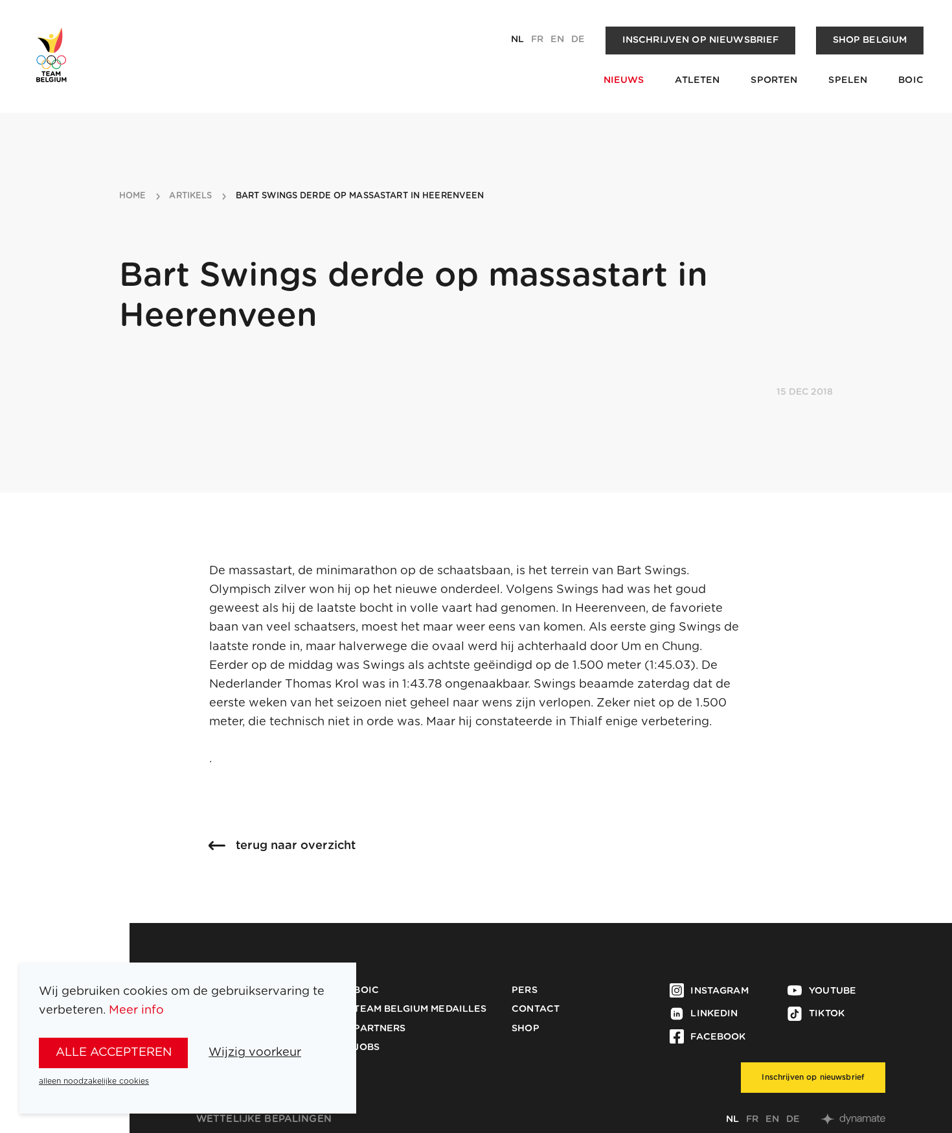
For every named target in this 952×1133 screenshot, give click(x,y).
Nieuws (624, 80)
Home (132, 196)
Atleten (697, 80)
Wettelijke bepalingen (264, 1119)
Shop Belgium (870, 40)
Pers (525, 990)
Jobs (367, 1047)
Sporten (774, 80)
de (578, 39)
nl (517, 39)
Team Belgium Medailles (420, 1009)
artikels (190, 196)
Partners (379, 1028)
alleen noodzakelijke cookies (94, 1081)
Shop (525, 1028)
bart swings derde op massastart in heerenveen (360, 196)
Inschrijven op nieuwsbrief (700, 40)
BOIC (911, 80)
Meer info (136, 1010)
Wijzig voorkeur (255, 1052)
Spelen (847, 80)
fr (537, 39)
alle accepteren (114, 1052)
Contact (536, 1009)
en (557, 39)
